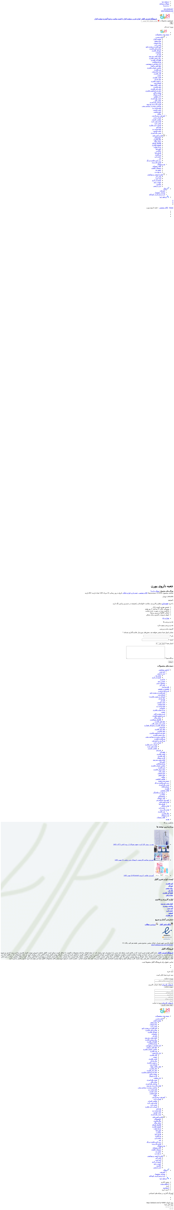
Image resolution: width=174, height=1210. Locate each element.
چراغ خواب (157, 147)
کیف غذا (158, 149)
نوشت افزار (157, 39)
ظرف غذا (158, 153)
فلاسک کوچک (156, 143)
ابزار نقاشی (157, 96)
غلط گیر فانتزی (156, 60)
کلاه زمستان (161, 817)
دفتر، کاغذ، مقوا (156, 85)
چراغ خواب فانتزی (159, 710)
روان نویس (169, 888)
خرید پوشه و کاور (159, 714)
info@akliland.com (167, 11)
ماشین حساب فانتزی (154, 68)
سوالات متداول (164, 4)
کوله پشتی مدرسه (155, 56)
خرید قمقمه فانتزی (158, 716)
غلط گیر (162, 752)
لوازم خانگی (127, 593)
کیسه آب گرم (156, 180)
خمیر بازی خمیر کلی (158, 723)
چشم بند (158, 170)
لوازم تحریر (159, 37)
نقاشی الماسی (160, 779)
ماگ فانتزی (157, 139)
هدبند (167, 819)
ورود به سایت (168, 986)
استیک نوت (157, 83)
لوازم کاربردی (156, 162)
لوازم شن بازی (156, 121)
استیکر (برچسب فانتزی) (157, 697)
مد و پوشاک (161, 164)
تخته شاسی (157, 112)
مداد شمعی (157, 43)
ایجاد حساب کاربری (167, 1005)
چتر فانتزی (161, 811)
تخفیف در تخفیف (163, 689)
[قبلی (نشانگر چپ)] (172, 1208)
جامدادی (158, 52)
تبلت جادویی (157, 110)
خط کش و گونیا (156, 66)
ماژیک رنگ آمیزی (155, 102)
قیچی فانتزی (157, 77)
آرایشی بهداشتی (164, 670)
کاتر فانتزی (157, 73)
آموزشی (162, 190)
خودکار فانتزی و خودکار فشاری (154, 725)
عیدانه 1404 (165, 787)
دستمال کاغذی (156, 168)
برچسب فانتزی (156, 81)
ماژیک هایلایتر (156, 62)
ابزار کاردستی (156, 72)
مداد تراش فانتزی (155, 49)
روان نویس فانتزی (155, 58)
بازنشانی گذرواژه (167, 985)
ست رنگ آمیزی (156, 98)
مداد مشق (157, 41)
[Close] (172, 970)
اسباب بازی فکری (155, 125)
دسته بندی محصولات (162, 34)
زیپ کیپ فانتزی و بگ (154, 160)
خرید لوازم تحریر (163, 691)
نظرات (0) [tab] (165, 618)
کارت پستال (157, 94)
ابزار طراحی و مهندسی (153, 64)
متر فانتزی (157, 70)
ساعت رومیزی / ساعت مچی (151, 106)
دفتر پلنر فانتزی (156, 89)
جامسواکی (157, 137)
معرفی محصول (160, 192)
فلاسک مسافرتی (155, 720)
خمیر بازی (157, 45)
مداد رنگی (157, 100)
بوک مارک (157, 79)
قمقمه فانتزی (156, 145)
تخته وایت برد (156, 108)
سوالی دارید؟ (155, 591)
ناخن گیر (158, 176)
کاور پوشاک (161, 798)
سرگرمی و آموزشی (158, 741)
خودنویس (162, 727)
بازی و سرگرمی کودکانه (157, 194)
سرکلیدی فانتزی (159, 739)
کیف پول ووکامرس (162, 800)
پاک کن (158, 54)
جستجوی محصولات (166, 21)
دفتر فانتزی (157, 87)
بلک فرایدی (165, 687)
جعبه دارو (158, 157)
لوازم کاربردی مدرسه (154, 104)
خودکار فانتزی (156, 50)
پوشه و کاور (157, 93)
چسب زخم (157, 182)
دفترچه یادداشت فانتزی (153, 91)
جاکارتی (158, 151)
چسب (159, 75)
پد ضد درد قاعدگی (159, 792)
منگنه (159, 114)
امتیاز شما (169, 643)
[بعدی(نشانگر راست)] (170, 1208)
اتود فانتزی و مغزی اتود (153, 47)
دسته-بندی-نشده (163, 781)
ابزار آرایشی (157, 186)
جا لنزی (162, 679)
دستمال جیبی (160, 683)
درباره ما (166, 5)
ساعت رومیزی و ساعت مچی (155, 737)
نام (171, 636)
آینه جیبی (158, 178)
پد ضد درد (158, 172)
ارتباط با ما (165, 2)
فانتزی (167, 788)
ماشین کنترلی (156, 119)
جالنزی (158, 184)
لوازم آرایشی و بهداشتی (155, 174)
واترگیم (158, 127)
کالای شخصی (163, 208)
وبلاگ (165, 189)
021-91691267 (168, 9)
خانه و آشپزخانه (158, 135)
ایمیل (171, 640)
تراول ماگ (157, 141)
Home (171, 208)
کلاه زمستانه (157, 166)
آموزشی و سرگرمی (158, 116)
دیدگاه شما (169, 658)
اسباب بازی (157, 117)
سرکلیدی (158, 155)
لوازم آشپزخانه (164, 802)
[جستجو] (171, 23)
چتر (160, 158)
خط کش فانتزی (160, 721)
